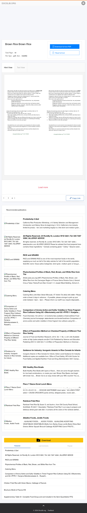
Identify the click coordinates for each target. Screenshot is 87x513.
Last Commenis (43, 446)
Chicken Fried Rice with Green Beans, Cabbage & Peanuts (25, 483)
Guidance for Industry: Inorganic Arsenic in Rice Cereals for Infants (52, 350)
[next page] (14, 198)
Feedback (51, 510)
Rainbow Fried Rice (31, 401)
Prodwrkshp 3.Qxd (31, 219)
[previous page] (3, 198)
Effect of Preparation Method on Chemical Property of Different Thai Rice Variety (52, 332)
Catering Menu (29, 291)
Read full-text (60, 53)
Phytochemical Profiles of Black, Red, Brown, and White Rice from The (51, 273)
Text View (21, 67)
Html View (8, 67)
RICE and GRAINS (31, 255)
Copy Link (76, 198)
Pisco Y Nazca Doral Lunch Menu (37, 384)
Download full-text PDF (63, 46)
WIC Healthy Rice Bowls (33, 367)
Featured (17, 446)
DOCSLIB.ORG (9, 3)
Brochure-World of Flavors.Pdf (15, 490)
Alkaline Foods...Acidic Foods (36, 418)
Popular (70, 446)
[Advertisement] (43, 23)
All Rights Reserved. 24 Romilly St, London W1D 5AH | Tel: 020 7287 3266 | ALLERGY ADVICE (52, 237)
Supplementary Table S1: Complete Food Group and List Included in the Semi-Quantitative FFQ (38, 497)
